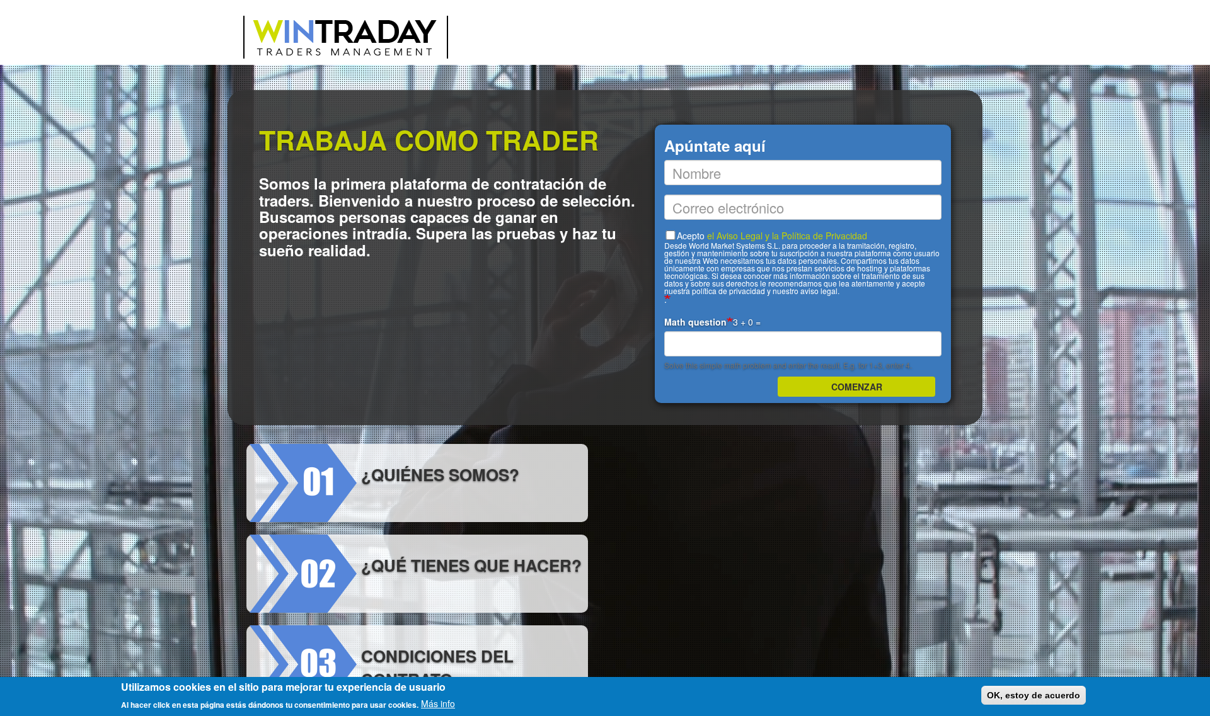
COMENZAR (856, 386)
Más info (438, 703)
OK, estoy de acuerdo (1033, 695)
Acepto (802, 262)
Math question (695, 321)
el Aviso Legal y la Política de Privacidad (787, 235)
